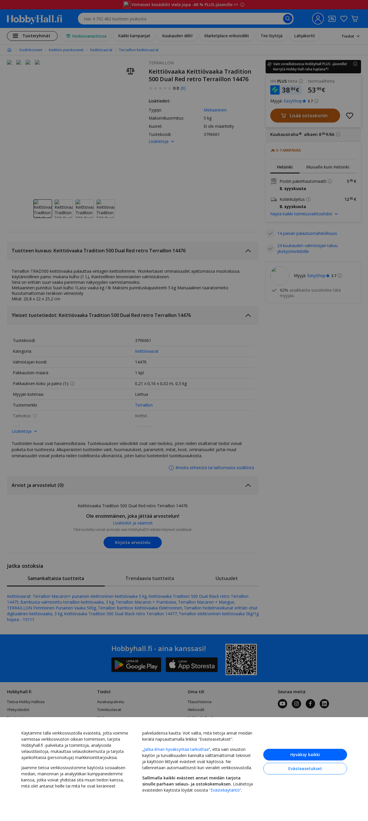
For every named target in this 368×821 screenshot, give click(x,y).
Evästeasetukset (305, 768)
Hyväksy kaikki (305, 754)
